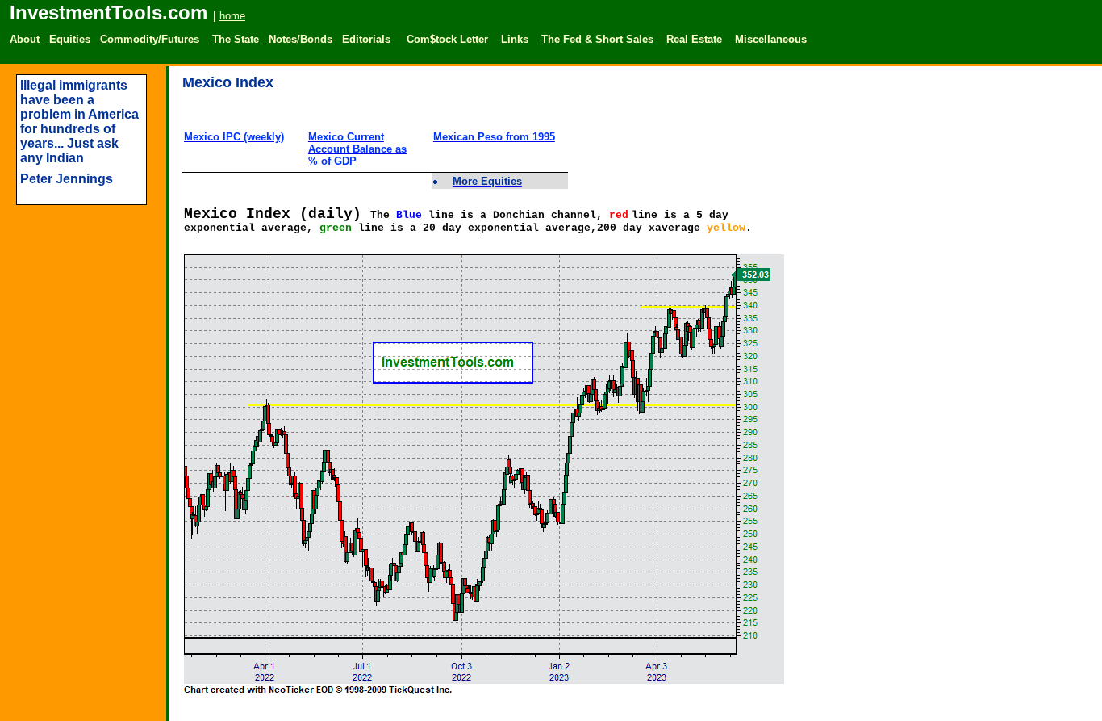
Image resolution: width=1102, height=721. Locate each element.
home (232, 16)
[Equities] (285, 16)
